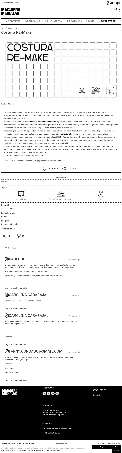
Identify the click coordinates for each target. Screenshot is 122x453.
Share (73, 168)
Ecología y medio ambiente (61, 199)
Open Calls (32, 21)
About (90, 21)
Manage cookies (61, 444)
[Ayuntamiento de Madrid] (113, 2)
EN (114, 10)
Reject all (116, 450)
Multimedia (53, 21)
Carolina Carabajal (28, 295)
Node (9, 28)
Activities (13, 21)
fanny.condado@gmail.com (36, 351)
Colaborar (53, 168)
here (58, 450)
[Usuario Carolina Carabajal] (7, 295)
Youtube (53, 393)
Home (3, 28)
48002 (15, 28)
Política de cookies (113, 443)
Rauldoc (17, 259)
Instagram (57, 393)
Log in (7, 288)
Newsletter (107, 21)
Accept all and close (113, 447)
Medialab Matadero (10, 2)
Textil (100, 199)
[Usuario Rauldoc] (7, 259)
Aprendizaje (21, 199)
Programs (74, 21)
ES (111, 10)
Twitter (44, 393)
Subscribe (97, 395)
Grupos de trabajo (9, 224)
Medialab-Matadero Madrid (13, 11)
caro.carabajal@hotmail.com (27, 301)
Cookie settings (98, 447)
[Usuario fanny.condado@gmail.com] (7, 351)
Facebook (48, 393)
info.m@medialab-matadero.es (57, 428)
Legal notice (101, 443)
